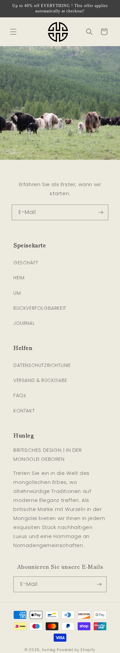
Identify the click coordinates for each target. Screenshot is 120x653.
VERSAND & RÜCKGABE (40, 380)
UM (17, 293)
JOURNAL (24, 323)
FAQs (19, 395)
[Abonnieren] (100, 212)
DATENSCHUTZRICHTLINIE (42, 365)
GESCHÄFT (25, 262)
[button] (13, 31)
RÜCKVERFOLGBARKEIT (39, 308)
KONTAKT (24, 410)
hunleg (49, 649)
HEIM (18, 277)
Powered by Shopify (76, 649)
